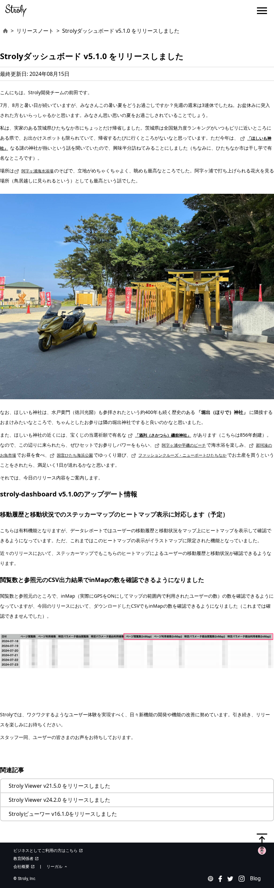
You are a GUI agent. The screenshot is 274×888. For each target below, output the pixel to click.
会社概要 (24, 866)
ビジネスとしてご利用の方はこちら (48, 850)
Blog (255, 878)
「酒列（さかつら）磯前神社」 (163, 435)
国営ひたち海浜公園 (75, 455)
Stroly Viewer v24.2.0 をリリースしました (59, 799)
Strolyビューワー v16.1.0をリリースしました (63, 814)
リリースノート (35, 30)
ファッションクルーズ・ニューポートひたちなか (182, 455)
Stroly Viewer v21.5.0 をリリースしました (59, 785)
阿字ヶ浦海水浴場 (37, 171)
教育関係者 (26, 858)
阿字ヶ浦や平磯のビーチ (184, 445)
